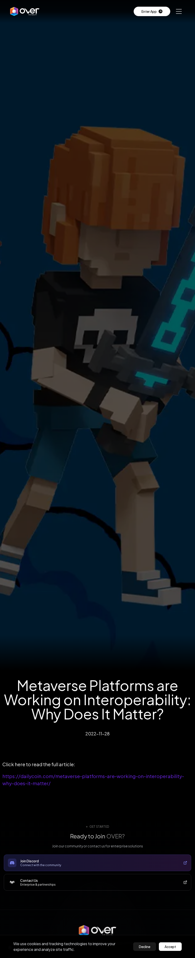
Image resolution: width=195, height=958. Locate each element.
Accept (170, 946)
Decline (144, 946)
